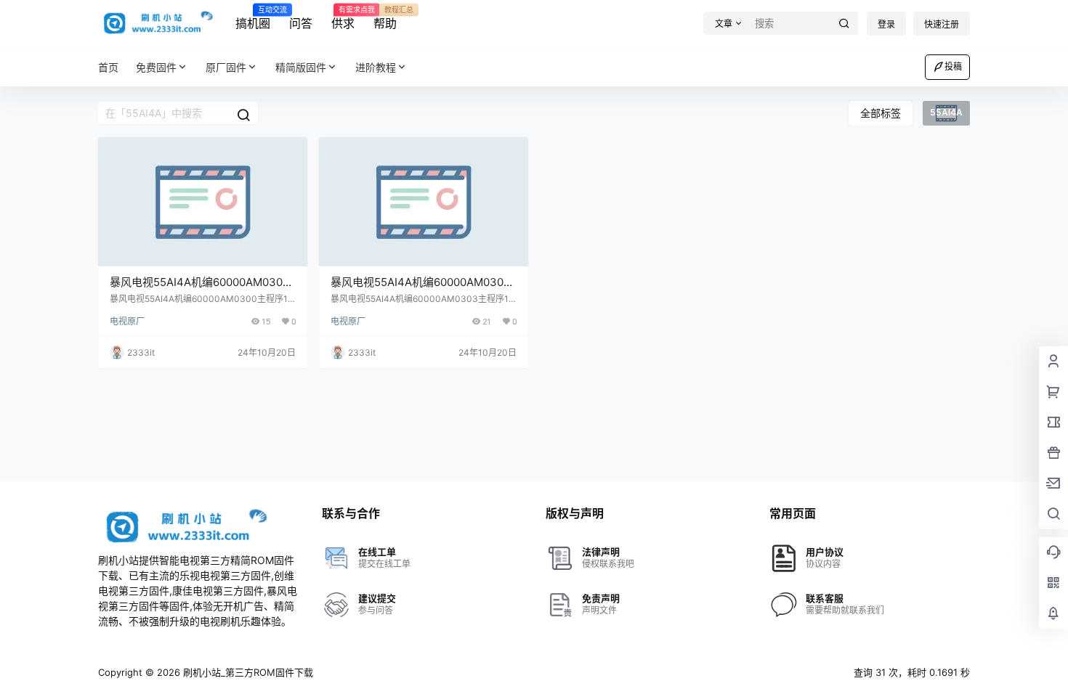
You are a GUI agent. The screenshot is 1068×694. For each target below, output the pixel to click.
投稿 (953, 66)
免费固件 (156, 67)
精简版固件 (300, 67)
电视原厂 (127, 321)
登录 (886, 24)
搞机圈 (252, 18)
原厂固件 (226, 67)
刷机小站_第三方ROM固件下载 (246, 672)
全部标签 (880, 113)
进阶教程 (375, 67)
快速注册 (941, 24)
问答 (300, 23)
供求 (343, 18)
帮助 (385, 18)
